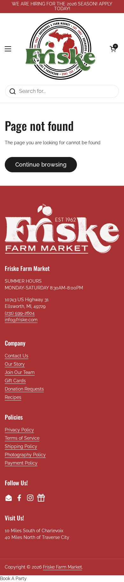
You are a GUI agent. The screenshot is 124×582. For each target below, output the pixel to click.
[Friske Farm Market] (60, 49)
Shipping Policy (21, 446)
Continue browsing (40, 164)
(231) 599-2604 (20, 313)
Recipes (13, 397)
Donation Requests (24, 389)
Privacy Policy (19, 429)
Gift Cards (15, 380)
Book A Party (13, 578)
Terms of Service (22, 438)
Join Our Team (20, 372)
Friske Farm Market (62, 567)
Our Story (15, 364)
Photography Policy (25, 454)
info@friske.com (21, 319)
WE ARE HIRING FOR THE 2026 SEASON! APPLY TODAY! (62, 6)
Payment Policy (21, 463)
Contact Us (16, 355)
